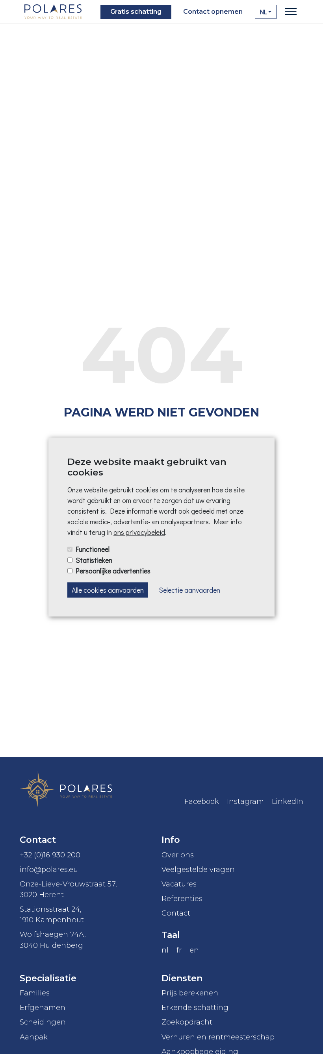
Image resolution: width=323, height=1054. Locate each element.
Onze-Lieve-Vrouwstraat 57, (68, 889)
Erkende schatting (195, 1007)
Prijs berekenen (190, 992)
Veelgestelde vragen (198, 869)
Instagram (245, 801)
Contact (176, 913)
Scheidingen (43, 1021)
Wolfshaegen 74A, (53, 939)
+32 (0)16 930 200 (50, 854)
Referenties (182, 898)
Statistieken (94, 559)
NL (263, 11)
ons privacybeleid (139, 532)
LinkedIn (287, 801)
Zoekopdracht (187, 1021)
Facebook (201, 801)
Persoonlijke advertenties (113, 570)
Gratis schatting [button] (136, 11)
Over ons (178, 854)
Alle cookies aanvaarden (108, 589)
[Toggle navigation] (291, 12)
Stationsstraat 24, (52, 914)
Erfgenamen (42, 1007)
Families (35, 992)
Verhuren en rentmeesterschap (218, 1036)
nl (165, 949)
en (194, 949)
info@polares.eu (49, 869)
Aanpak (34, 1036)
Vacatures (179, 883)
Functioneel (93, 549)
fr (179, 949)
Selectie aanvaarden (189, 589)
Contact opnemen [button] (213, 11)
